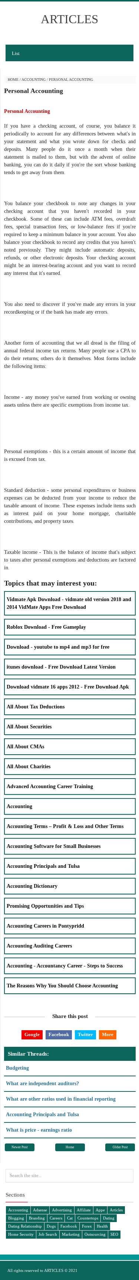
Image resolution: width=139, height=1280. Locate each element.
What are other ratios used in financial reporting (61, 1099)
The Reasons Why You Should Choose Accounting (62, 986)
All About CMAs (25, 746)
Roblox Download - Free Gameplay (46, 627)
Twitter (85, 1034)
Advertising (62, 1210)
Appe (100, 1210)
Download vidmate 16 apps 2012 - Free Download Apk (68, 687)
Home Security (21, 1234)
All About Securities (29, 726)
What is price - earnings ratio (39, 1130)
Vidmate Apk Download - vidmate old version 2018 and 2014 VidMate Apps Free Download (69, 603)
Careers (56, 1218)
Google (32, 1034)
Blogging (16, 1218)
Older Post (120, 1147)
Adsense (40, 1210)
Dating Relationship (25, 1226)
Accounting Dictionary (32, 886)
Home (13, 79)
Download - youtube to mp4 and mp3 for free (58, 647)
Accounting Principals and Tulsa (43, 866)
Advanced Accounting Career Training (50, 786)
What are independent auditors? (42, 1083)
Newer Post (19, 1147)
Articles (116, 1210)
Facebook (59, 1034)
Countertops (87, 1218)
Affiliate (84, 1210)
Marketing (71, 1234)
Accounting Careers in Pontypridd (45, 926)
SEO (114, 1234)
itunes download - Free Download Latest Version (61, 667)
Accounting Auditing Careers (39, 946)
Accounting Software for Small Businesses (53, 846)
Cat (70, 1218)
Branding (37, 1218)
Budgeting (17, 1068)
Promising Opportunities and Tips (45, 906)
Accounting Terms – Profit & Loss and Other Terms (65, 826)
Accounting (33, 79)
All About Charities (28, 766)
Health (102, 1226)
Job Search (48, 1234)
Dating (109, 1218)
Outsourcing (95, 1234)
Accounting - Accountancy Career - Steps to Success (65, 966)
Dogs (51, 1226)
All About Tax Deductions (35, 707)
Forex (87, 1226)
